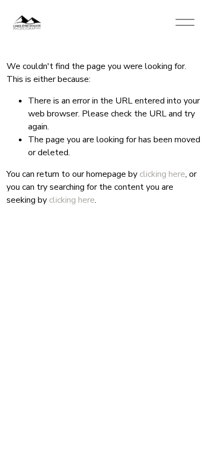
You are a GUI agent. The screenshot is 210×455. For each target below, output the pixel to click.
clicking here (162, 174)
